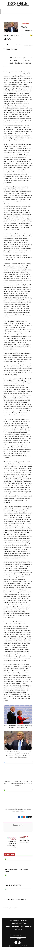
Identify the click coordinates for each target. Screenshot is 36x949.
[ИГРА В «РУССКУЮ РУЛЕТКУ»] (18, 878)
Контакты (18, 929)
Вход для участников (18, 923)
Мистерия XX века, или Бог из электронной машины (16, 870)
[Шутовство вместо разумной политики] (18, 893)
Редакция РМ (9, 44)
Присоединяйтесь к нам (18, 920)
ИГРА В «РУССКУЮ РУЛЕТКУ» (13, 885)
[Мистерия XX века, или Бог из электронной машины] (18, 862)
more (30, 817)
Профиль (28, 926)
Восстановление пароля (14, 926)
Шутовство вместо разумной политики (15, 899)
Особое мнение (28, 45)
